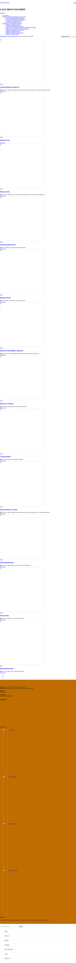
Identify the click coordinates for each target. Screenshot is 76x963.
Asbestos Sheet (4, 615)
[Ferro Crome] (5, 751)
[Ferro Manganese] (5, 798)
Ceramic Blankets (5, 456)
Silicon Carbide (4, 191)
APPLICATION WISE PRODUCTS (12, 36)
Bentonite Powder (5, 297)
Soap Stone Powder (13, 870)
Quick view (2, 91)
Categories (2, 13)
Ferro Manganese (12, 776)
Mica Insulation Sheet (6, 668)
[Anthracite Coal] (5, 845)
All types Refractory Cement (8, 509)
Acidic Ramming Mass (7, 562)
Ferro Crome (11, 730)
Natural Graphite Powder (8, 244)
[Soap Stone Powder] (5, 892)
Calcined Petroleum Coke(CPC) (9, 87)
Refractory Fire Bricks (7, 403)
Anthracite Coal (5, 140)
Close (1, 84)
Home (1, 36)
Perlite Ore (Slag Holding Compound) (11, 350)
